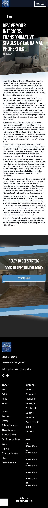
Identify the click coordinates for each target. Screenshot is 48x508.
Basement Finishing (9, 434)
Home (4, 389)
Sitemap (5, 403)
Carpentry (5, 448)
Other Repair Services (10, 453)
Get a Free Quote (24, 278)
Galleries (5, 394)
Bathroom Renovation (9, 425)
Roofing (4, 444)
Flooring (5, 420)
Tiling (4, 458)
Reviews (5, 398)
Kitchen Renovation (9, 430)
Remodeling (6, 416)
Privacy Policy (26, 369)
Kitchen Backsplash (9, 462)
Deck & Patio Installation (11, 439)
